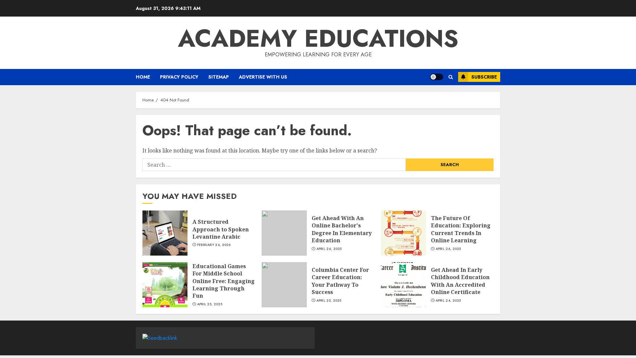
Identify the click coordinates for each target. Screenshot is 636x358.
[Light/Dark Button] (436, 77)
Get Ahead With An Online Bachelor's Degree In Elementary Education (342, 229)
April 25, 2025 (209, 304)
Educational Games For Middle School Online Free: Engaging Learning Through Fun (223, 281)
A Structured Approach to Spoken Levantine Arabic (220, 229)
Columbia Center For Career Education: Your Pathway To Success (340, 281)
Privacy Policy (179, 77)
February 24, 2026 (214, 245)
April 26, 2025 (329, 249)
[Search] (451, 77)
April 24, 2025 (448, 300)
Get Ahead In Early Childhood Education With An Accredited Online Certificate (460, 281)
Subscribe (484, 77)
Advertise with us (263, 77)
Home (143, 77)
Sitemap (218, 77)
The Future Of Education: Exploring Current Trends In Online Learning (461, 229)
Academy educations (318, 38)
